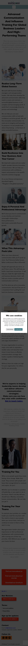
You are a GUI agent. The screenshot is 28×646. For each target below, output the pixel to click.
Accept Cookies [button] (18, 329)
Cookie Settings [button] (10, 329)
